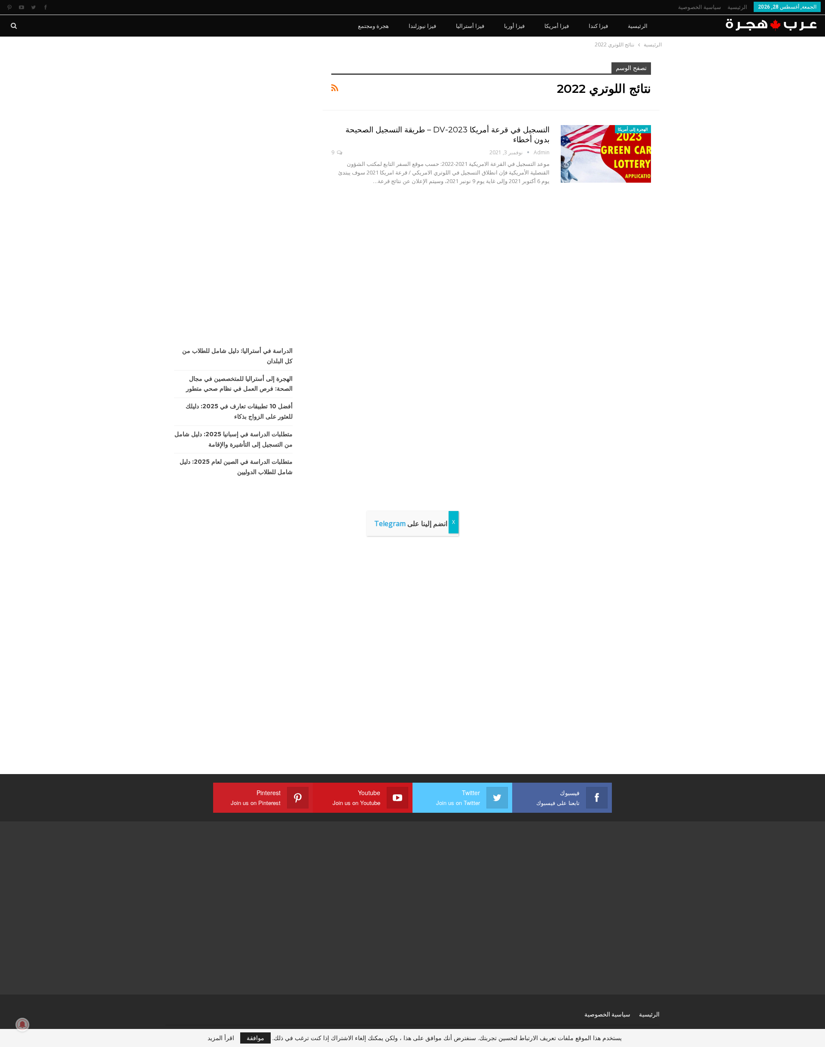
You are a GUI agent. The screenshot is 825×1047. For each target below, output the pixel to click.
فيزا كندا (598, 25)
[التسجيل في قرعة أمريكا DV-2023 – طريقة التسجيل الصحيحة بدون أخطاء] (606, 154)
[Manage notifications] (22, 1025)
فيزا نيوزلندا (422, 25)
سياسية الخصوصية (699, 7)
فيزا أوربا (514, 25)
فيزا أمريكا (556, 25)
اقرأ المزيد (221, 1038)
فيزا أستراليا (470, 25)
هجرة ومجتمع (373, 25)
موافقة (255, 1038)
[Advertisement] (237, 191)
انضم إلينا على (410, 523)
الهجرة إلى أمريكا (633, 129)
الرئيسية (737, 7)
